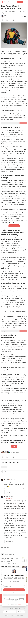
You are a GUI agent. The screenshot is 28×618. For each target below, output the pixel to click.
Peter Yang (6, 479)
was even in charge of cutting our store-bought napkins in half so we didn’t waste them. (13, 407)
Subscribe (20, 2)
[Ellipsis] (26, 479)
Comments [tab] (4, 466)
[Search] (25, 554)
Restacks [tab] (10, 466)
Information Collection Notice (18, 599)
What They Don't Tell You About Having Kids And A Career (10, 567)
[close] (24, 569)
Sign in (25, 2)
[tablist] (7, 467)
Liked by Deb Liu (9, 481)
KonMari (17, 132)
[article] (14, 560)
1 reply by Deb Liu (9, 492)
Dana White (13, 134)
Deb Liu (5, 15)
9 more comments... (5, 547)
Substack (7, 615)
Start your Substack (10, 611)
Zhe (5, 496)
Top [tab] (2, 554)
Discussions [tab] (11, 554)
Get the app (20, 611)
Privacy (12, 608)
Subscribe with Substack (15, 595)
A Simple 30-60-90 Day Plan (7, 560)
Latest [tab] (6, 554)
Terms (15, 608)
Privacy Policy (15, 600)
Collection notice (21, 608)
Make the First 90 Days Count (9, 558)
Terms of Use (21, 598)
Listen (25, 16)
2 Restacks (17, 452)
